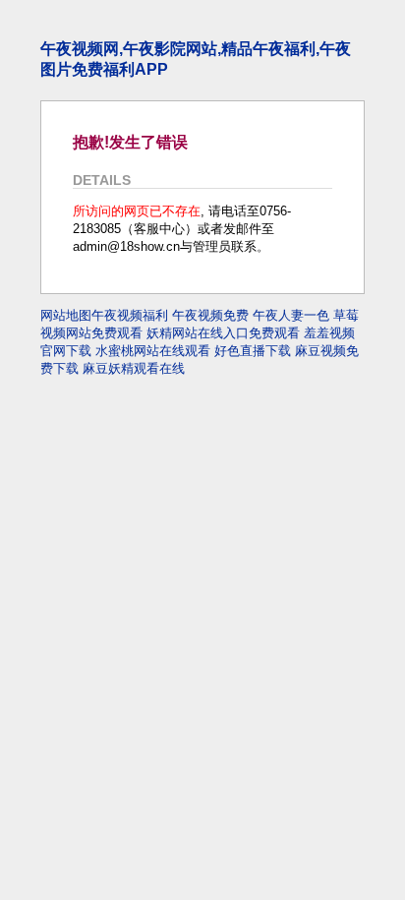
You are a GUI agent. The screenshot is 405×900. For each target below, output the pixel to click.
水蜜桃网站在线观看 (152, 350)
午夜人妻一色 (291, 315)
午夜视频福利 (129, 315)
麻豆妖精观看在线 (134, 368)
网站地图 (65, 315)
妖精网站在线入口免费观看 (223, 333)
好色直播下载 (252, 350)
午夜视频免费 (210, 315)
